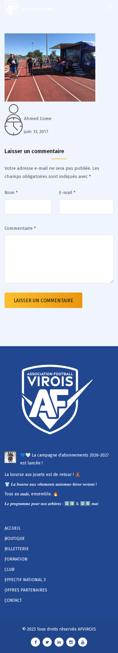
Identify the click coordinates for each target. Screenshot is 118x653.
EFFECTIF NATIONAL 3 (25, 579)
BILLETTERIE (17, 548)
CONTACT (13, 600)
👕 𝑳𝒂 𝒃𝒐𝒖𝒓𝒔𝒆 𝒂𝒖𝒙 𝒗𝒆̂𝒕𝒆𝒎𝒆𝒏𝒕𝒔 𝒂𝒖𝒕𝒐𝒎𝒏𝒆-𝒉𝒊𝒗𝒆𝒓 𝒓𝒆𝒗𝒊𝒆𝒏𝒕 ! (51, 484)
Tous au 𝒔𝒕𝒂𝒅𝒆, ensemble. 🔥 (31, 494)
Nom (11, 192)
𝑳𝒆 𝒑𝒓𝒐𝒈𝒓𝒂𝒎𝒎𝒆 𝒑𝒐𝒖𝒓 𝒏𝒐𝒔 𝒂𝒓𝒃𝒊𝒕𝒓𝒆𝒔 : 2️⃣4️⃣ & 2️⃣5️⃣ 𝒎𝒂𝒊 (51, 503)
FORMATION (16, 559)
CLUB (10, 569)
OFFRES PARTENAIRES (26, 590)
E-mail (67, 192)
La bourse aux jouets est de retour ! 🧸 (42, 474)
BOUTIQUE (15, 538)
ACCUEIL (13, 528)
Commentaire (20, 228)
